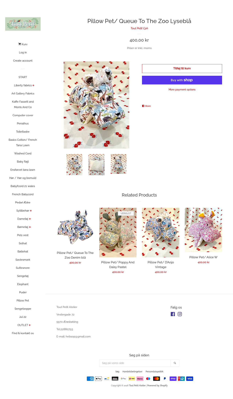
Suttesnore (23, 268)
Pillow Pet (23, 300)
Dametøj (22, 218)
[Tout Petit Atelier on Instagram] (180, 315)
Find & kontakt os (23, 333)
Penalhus (23, 123)
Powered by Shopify (157, 385)
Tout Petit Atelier (137, 385)
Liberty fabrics (23, 85)
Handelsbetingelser (132, 371)
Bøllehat (22, 251)
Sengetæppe (23, 308)
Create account (22, 60)
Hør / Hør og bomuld (22, 178)
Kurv (24, 44)
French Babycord (22, 194)
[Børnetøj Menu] (30, 227)
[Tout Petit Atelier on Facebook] (173, 315)
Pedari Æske (22, 202)
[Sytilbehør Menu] (31, 211)
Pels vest (22, 235)
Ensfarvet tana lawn (22, 169)
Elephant (22, 284)
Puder (23, 292)
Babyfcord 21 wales (23, 186)
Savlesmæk (22, 259)
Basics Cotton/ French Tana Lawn (23, 142)
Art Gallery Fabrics (22, 93)
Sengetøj (23, 276)
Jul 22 (22, 317)
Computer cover (23, 115)
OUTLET (22, 325)
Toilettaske (22, 131)
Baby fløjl (23, 161)
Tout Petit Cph (139, 28)
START (23, 77)
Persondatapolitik (154, 371)
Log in (23, 52)
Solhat (23, 243)
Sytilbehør (22, 210)
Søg (117, 371)
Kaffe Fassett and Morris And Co (23, 104)
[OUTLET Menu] (29, 325)
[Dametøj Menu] (30, 219)
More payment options (182, 89)
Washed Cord (22, 153)
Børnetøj (22, 227)
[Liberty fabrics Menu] (33, 85)
